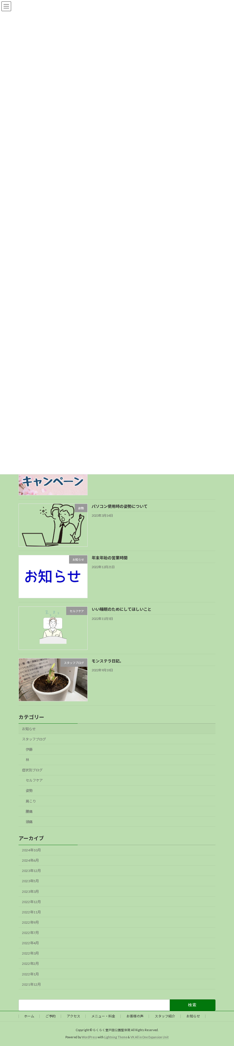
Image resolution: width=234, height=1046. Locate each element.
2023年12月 (31, 871)
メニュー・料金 (103, 1016)
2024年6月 (30, 860)
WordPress (89, 1037)
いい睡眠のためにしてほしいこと (122, 609)
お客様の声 (135, 1016)
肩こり (31, 801)
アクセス (73, 1016)
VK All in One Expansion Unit (149, 1037)
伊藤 (29, 749)
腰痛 (29, 811)
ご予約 (50, 1016)
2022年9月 (30, 922)
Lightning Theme (115, 1037)
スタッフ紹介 (165, 1016)
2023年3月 (30, 891)
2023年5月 (30, 881)
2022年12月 (31, 901)
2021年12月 (31, 984)
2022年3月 (30, 953)
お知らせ (29, 728)
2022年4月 (30, 943)
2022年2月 (30, 963)
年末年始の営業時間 (110, 557)
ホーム (29, 1016)
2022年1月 (30, 974)
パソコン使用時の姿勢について (120, 506)
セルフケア (34, 780)
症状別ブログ (32, 770)
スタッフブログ (34, 739)
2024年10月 (31, 850)
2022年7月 (30, 933)
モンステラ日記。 (108, 660)
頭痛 (29, 821)
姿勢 (29, 791)
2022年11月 (31, 912)
